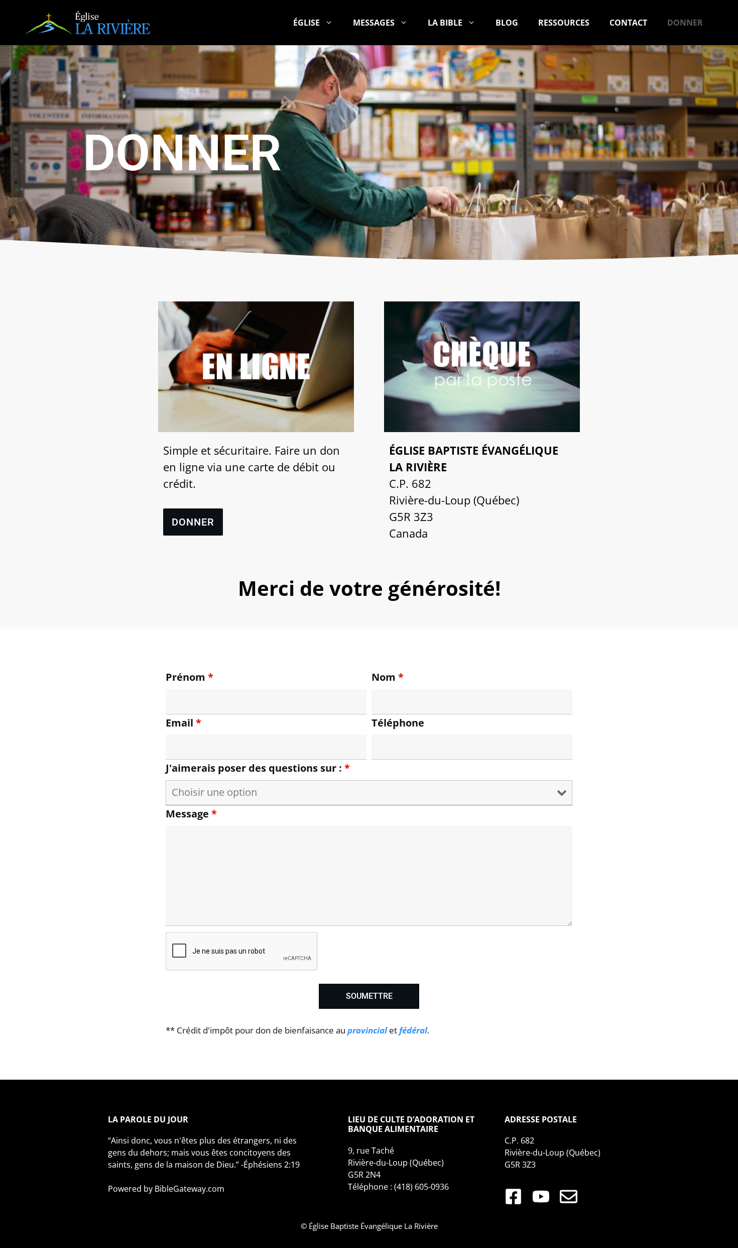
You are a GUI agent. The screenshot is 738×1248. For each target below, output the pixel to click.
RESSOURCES (563, 22)
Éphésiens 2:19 (271, 1164)
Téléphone (398, 723)
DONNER (685, 22)
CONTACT (628, 22)
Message (191, 813)
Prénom (189, 677)
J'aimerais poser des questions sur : (258, 768)
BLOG (507, 22)
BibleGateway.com (189, 1188)
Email (183, 723)
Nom (388, 677)
